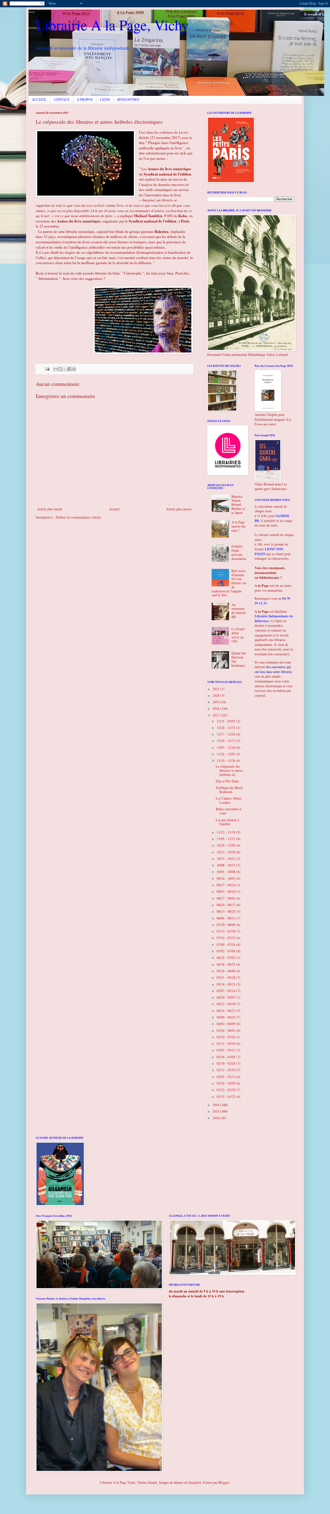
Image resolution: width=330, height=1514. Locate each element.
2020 (216, 695)
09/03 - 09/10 (226, 891)
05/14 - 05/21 (226, 984)
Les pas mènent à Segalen (227, 822)
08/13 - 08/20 (226, 911)
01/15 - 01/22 (226, 1096)
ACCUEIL (39, 99)
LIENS (105, 99)
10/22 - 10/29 (226, 852)
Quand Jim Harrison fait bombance (238, 659)
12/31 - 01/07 (226, 721)
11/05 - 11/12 (226, 838)
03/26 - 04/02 (226, 1030)
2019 (216, 702)
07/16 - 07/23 (226, 937)
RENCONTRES (128, 99)
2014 (216, 1118)
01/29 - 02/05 (226, 1083)
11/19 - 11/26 (226, 760)
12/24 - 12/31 (226, 727)
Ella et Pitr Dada (227, 781)
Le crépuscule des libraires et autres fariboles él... (229, 770)
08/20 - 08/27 (226, 904)
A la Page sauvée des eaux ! (238, 526)
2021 (216, 689)
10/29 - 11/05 (226, 845)
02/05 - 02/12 (226, 1076)
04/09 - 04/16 (226, 1017)
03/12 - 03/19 (226, 1043)
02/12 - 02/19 (226, 1070)
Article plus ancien (179, 509)
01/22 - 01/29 (226, 1089)
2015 (216, 1111)
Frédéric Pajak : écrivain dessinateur (238, 552)
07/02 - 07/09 (226, 951)
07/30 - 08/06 (226, 924)
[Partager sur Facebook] (69, 369)
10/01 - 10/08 (226, 871)
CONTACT (62, 99)
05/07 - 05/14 (226, 990)
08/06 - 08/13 (226, 918)
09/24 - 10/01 (226, 878)
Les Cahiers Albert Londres (228, 800)
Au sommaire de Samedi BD (238, 610)
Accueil (114, 509)
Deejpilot (194, 1482)
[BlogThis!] (60, 369)
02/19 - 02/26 (226, 1063)
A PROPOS (85, 99)
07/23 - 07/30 (226, 931)
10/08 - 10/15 (226, 865)
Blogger (223, 1482)
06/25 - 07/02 (226, 957)
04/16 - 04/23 (226, 1010)
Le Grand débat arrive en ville (237, 635)
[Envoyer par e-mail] (55, 369)
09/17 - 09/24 (226, 885)
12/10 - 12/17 (226, 740)
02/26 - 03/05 (226, 1057)
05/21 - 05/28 (226, 977)
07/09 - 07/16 (226, 944)
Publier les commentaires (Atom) (78, 517)
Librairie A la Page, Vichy (112, 24)
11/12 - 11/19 (226, 832)
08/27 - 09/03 (226, 898)
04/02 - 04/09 (226, 1023)
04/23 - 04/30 (226, 1004)
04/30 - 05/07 (226, 997)
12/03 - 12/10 (226, 747)
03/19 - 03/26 (226, 1037)
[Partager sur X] (64, 369)
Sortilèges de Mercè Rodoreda (229, 789)
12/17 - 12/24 (226, 734)
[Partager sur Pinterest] (74, 369)
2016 (216, 1104)
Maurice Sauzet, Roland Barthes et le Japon (238, 504)
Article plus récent (49, 509)
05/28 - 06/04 (226, 971)
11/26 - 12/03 (226, 754)
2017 (216, 715)
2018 (216, 708)
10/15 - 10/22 (226, 858)
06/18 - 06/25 (226, 964)
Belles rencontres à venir (228, 811)
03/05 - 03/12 (226, 1050)
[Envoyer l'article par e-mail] (47, 369)
